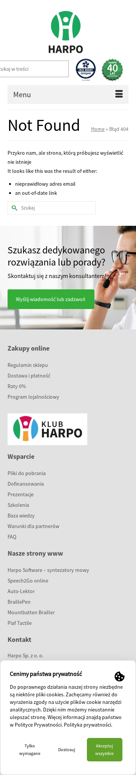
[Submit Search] (13, 207)
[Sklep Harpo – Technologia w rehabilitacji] (65, 28)
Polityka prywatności (87, 724)
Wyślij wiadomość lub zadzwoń (50, 299)
